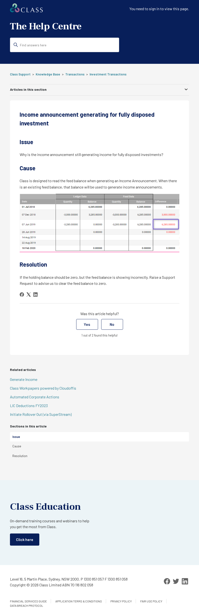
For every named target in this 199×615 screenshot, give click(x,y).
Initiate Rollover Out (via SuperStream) (41, 414)
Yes (87, 324)
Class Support (20, 74)
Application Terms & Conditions (78, 601)
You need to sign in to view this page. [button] (159, 8)
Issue (16, 437)
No (112, 324)
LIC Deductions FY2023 (29, 405)
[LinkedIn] (35, 294)
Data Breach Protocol (26, 605)
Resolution (19, 456)
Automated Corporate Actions (34, 396)
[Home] (26, 10)
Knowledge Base (48, 74)
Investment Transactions (108, 74)
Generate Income (23, 379)
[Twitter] (176, 581)
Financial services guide (28, 601)
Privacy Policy (121, 601)
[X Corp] (28, 294)
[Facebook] (22, 294)
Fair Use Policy (151, 601)
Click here (24, 539)
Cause (16, 446)
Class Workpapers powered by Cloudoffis (43, 388)
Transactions (74, 74)
